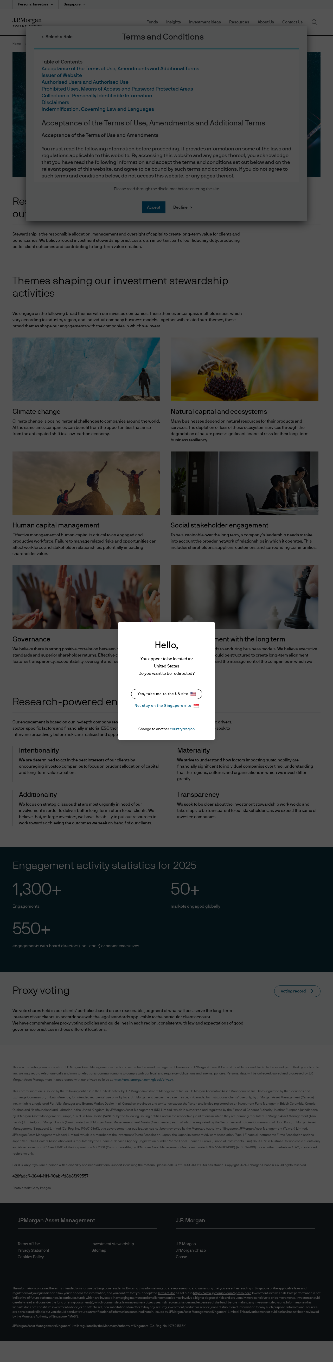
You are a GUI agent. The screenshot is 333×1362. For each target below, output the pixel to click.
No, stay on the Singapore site (163, 706)
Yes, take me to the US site (163, 694)
